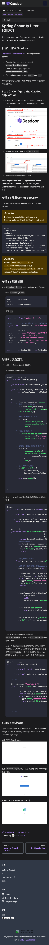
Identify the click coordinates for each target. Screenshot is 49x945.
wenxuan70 (20, 835)
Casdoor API (7, 877)
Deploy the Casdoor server (13, 54)
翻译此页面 (25, 832)
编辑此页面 (9, 832)
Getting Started (8, 870)
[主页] (4, 10)
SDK (4, 881)
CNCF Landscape (27, 940)
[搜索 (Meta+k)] (45, 3)
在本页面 (7, 20)
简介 (3, 873)
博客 (3, 915)
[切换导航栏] (3, 3)
